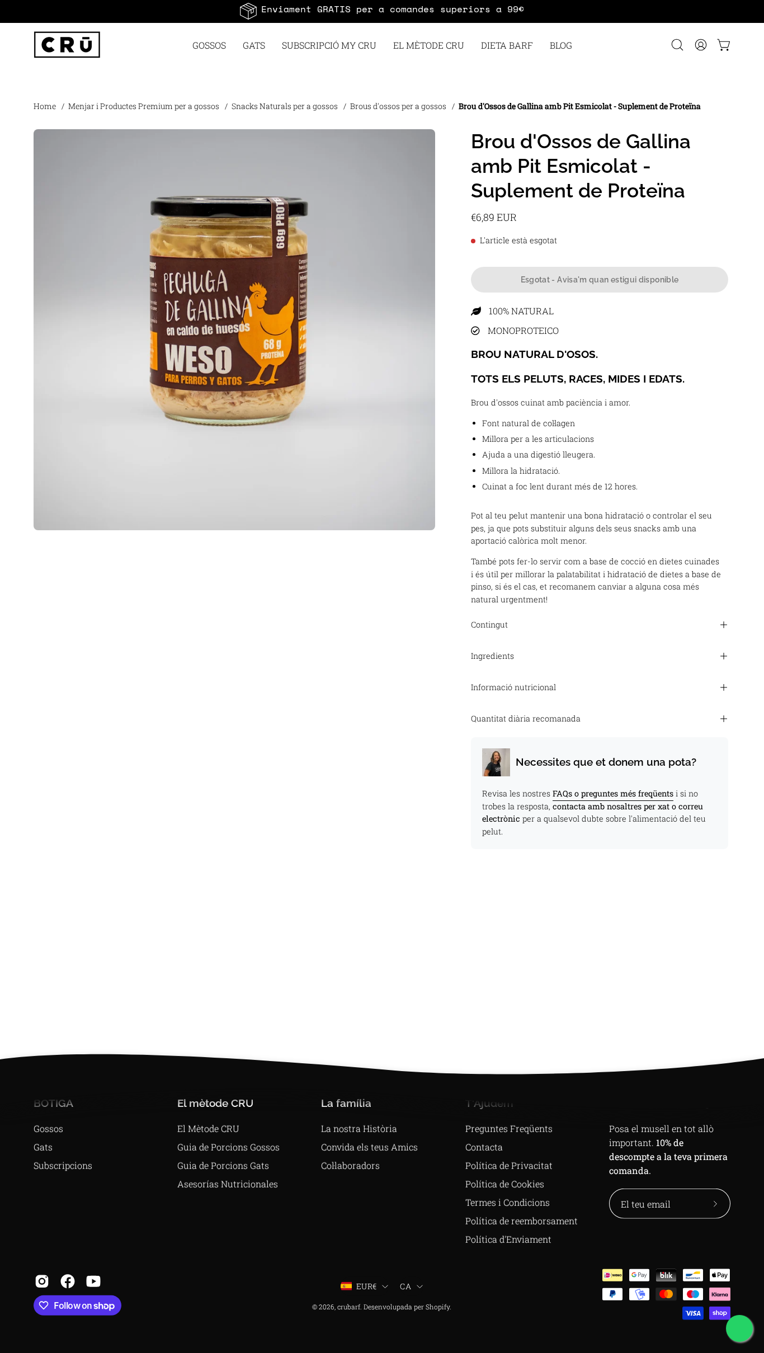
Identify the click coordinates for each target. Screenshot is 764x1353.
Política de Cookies (504, 1184)
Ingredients (492, 655)
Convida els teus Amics (369, 1147)
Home (45, 106)
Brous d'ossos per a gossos (398, 106)
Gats (43, 1147)
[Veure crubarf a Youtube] (93, 1281)
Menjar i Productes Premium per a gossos (143, 106)
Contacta (484, 1147)
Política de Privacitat (509, 1165)
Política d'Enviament (508, 1239)
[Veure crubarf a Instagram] (42, 1281)
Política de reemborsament (521, 1221)
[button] (429, 45)
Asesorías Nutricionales (227, 1184)
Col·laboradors (350, 1165)
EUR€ (366, 1286)
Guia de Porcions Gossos (228, 1147)
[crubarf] (67, 44)
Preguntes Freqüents (509, 1128)
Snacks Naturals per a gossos (285, 106)
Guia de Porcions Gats (223, 1165)
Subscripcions (63, 1165)
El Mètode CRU (208, 1128)
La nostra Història (359, 1128)
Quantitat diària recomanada (526, 718)
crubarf (348, 1306)
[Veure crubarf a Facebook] (67, 1281)
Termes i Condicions (507, 1202)
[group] (382, 11)
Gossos (48, 1128)
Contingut (489, 624)
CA (405, 1286)
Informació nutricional (513, 687)
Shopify (438, 1306)
